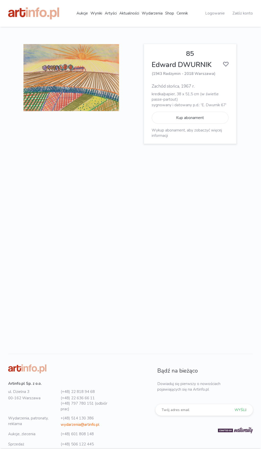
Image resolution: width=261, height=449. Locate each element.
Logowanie (215, 13)
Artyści (111, 13)
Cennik (182, 13)
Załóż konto (242, 13)
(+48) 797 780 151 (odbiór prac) (84, 406)
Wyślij (240, 409)
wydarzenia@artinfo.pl (80, 424)
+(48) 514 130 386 (77, 418)
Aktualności (129, 13)
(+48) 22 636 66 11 (78, 398)
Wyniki (96, 13)
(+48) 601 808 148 (77, 434)
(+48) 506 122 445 (77, 444)
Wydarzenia (152, 13)
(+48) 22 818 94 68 (78, 391)
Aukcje (82, 13)
